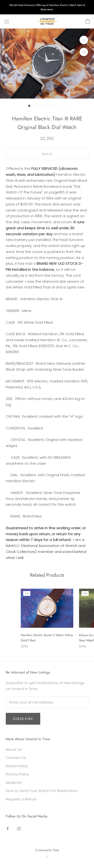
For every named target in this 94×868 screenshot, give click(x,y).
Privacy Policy (17, 774)
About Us (14, 749)
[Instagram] (19, 829)
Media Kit (14, 782)
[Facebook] (7, 829)
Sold (47, 154)
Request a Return (21, 799)
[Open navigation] (6, 21)
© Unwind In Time (47, 850)
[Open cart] (88, 21)
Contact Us (16, 757)
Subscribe (23, 718)
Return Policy (17, 765)
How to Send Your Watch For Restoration (42, 790)
